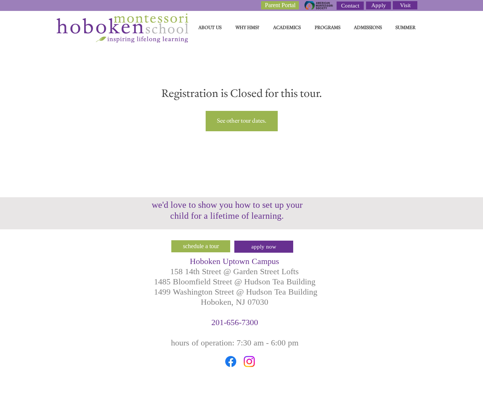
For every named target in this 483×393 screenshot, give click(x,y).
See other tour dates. (241, 120)
